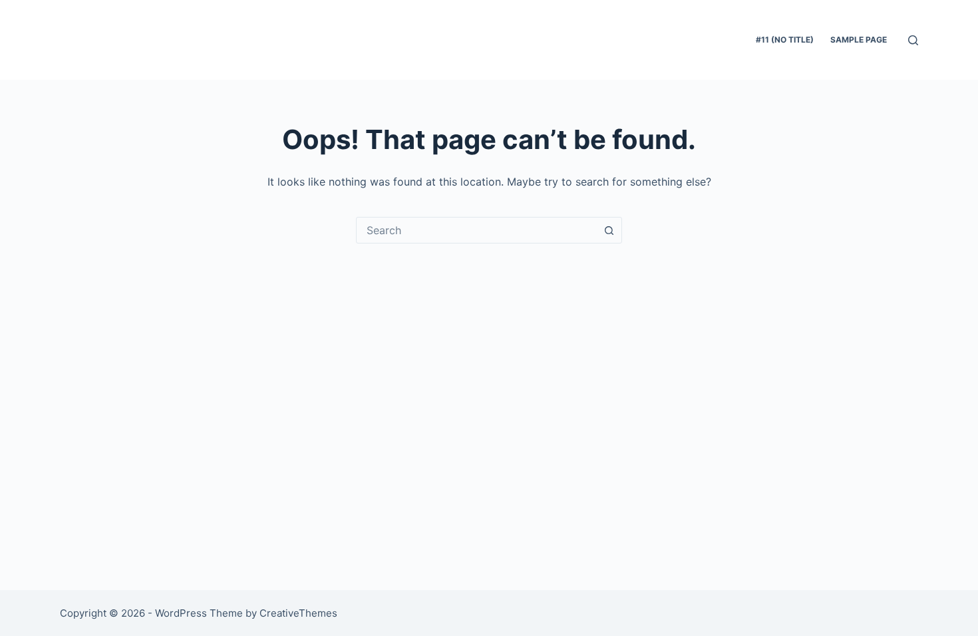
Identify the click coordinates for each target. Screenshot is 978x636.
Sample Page (858, 40)
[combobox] (476, 230)
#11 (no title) (785, 40)
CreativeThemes (298, 613)
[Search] (913, 40)
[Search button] (608, 230)
